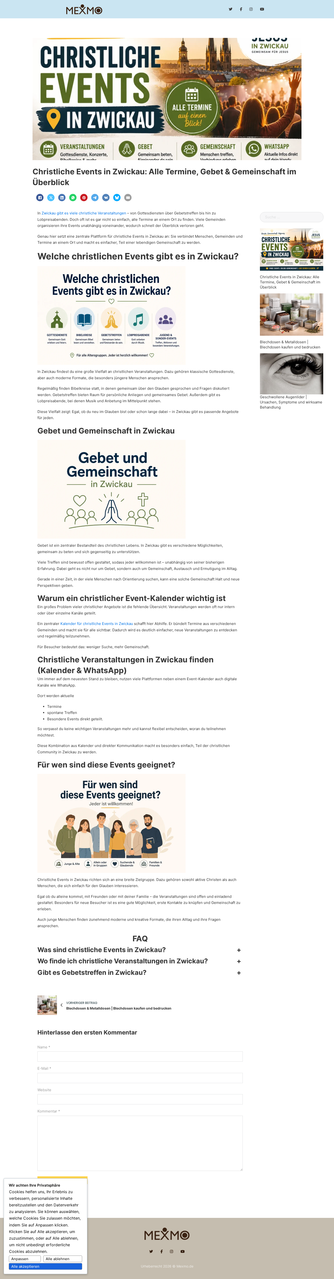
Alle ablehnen (57, 1259)
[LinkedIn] (62, 197)
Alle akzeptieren (25, 1266)
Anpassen (19, 1259)
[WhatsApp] (73, 197)
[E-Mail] (128, 197)
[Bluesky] (117, 197)
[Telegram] (95, 197)
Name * (43, 1047)
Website (44, 1090)
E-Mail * (44, 1068)
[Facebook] (40, 197)
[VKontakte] (106, 197)
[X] (51, 197)
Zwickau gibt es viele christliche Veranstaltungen (84, 213)
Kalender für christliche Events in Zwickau (96, 623)
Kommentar (48, 1111)
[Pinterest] (84, 197)
